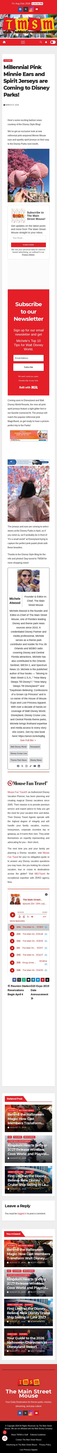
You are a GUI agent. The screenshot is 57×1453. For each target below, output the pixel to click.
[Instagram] (26, 766)
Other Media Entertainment (19, 1141)
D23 (9, 1137)
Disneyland (12, 1334)
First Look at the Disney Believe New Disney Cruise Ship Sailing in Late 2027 (28, 1313)
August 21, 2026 (18, 1127)
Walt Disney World (26, 1110)
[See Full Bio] (35, 740)
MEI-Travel (40, 873)
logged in (22, 1213)
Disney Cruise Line (15, 1172)
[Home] (4, 42)
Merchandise (29, 1137)
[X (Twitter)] (22, 766)
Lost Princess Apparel (28, 1450)
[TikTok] (30, 766)
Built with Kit (28, 387)
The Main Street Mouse (28, 1393)
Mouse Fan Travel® (17, 792)
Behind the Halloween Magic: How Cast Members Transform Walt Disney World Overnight (26, 1123)
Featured (8, 60)
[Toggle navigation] (23, 42)
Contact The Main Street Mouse (28, 1440)
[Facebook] (18, 766)
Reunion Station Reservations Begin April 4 (19, 990)
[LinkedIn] (39, 766)
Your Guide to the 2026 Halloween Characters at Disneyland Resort (27, 1342)
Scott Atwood (37, 1263)
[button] (41, 42)
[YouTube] (34, 766)
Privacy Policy (45, 1445)
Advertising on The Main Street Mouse (21, 1445)
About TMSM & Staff (19, 1435)
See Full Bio (27, 740)
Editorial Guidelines (38, 1435)
